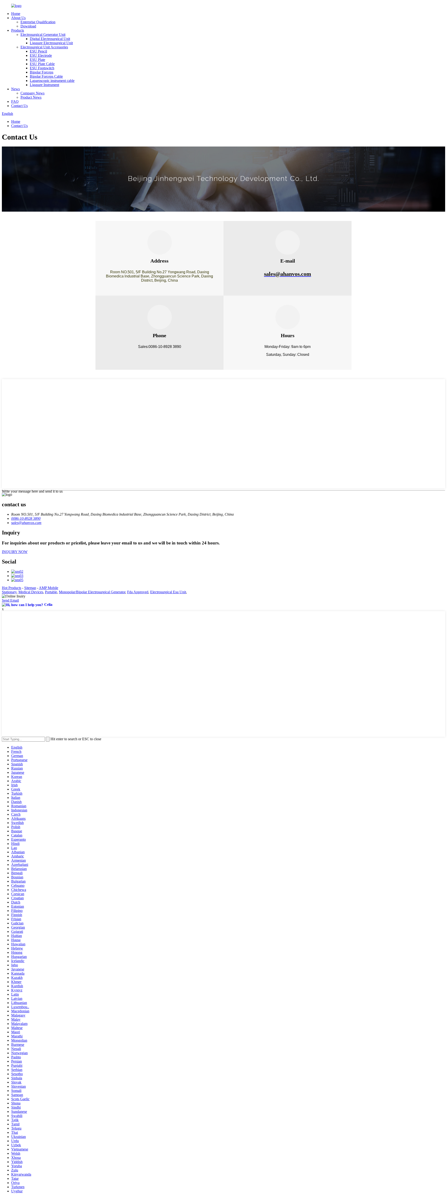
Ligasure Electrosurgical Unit (51, 43)
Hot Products (11, 588)
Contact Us (19, 106)
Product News (30, 97)
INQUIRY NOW (14, 552)
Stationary (9, 592)
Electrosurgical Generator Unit (42, 35)
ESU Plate (37, 60)
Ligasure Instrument (44, 85)
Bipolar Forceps (41, 72)
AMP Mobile (48, 588)
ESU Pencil (38, 51)
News (15, 89)
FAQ (15, 101)
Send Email (10, 600)
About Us (18, 18)
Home (15, 14)
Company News (32, 93)
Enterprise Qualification (37, 22)
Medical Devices (30, 592)
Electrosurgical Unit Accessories (44, 47)
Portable (51, 592)
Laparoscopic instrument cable (52, 81)
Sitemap (30, 588)
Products (17, 30)
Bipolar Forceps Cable (46, 76)
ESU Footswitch (42, 68)
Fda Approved (137, 592)
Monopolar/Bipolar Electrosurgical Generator (92, 592)
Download (28, 26)
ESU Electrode (41, 55)
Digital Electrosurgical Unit (50, 39)
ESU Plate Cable (42, 64)
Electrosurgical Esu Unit (168, 592)
